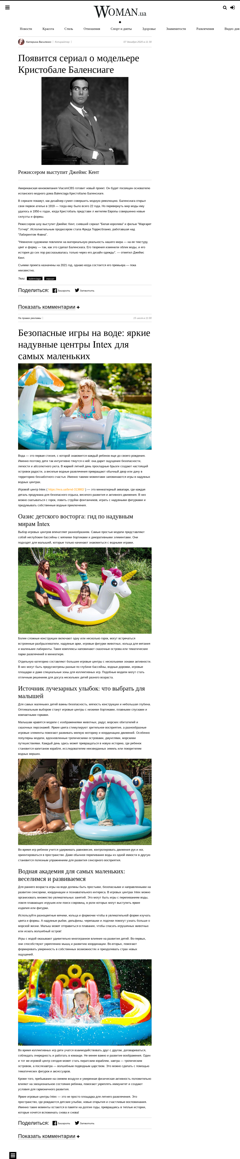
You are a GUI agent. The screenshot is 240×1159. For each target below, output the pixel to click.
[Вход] (232, 7)
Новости (26, 28)
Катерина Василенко (38, 41)
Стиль (68, 28)
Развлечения (205, 28)
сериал (50, 278)
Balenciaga (35, 278)
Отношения (92, 28)
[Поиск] (225, 7)
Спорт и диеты (121, 28)
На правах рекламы (29, 318)
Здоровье (149, 28)
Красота (48, 28)
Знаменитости (176, 28)
